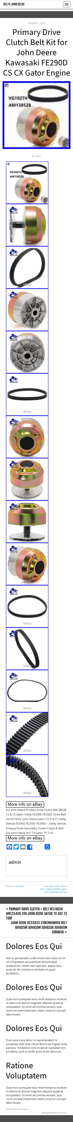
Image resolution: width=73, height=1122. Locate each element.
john (46, 892)
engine (49, 889)
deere (64, 886)
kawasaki (54, 892)
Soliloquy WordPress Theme (54, 1112)
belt (51, 886)
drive (42, 889)
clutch (57, 886)
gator (64, 889)
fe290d (56, 889)
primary (20, 886)
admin (38, 156)
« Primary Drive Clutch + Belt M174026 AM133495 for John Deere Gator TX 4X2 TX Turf (36, 913)
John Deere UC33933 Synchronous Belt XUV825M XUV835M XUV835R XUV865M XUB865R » (39, 927)
